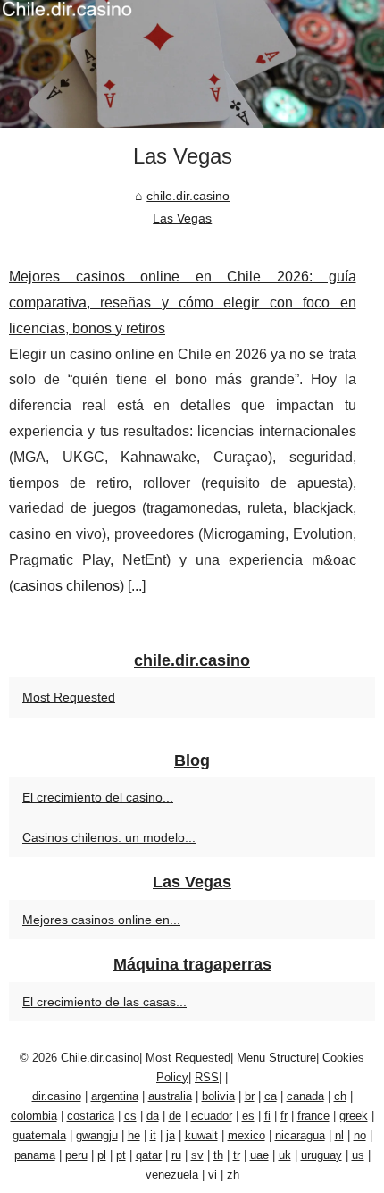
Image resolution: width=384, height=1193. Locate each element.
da (152, 1115)
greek (353, 1115)
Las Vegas (182, 218)
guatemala (39, 1135)
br (250, 1096)
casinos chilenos (66, 585)
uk (285, 1155)
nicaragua (300, 1135)
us (358, 1155)
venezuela (172, 1174)
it (153, 1135)
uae (259, 1155)
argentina (114, 1096)
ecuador (211, 1115)
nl (339, 1135)
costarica (90, 1115)
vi (212, 1174)
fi (267, 1115)
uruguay (321, 1155)
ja (170, 1135)
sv (197, 1155)
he (134, 1135)
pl (101, 1155)
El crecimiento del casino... (97, 797)
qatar (149, 1155)
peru (76, 1155)
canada (305, 1096)
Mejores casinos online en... (101, 919)
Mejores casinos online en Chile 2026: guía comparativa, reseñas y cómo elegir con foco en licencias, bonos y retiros (182, 302)
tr (236, 1155)
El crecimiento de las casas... (104, 1002)
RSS (207, 1077)
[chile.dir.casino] (192, 64)
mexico (246, 1135)
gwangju (97, 1135)
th (218, 1155)
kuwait (201, 1135)
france (313, 1115)
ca (270, 1096)
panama (34, 1155)
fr (284, 1115)
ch (340, 1096)
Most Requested (68, 697)
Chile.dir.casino (100, 1057)
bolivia (218, 1096)
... (136, 585)
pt (121, 1155)
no (360, 1135)
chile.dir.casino (188, 196)
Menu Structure (276, 1057)
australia (170, 1096)
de (175, 1115)
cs (130, 1115)
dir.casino (56, 1096)
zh (233, 1174)
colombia (34, 1115)
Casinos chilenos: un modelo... (109, 837)
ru (176, 1155)
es (248, 1115)
